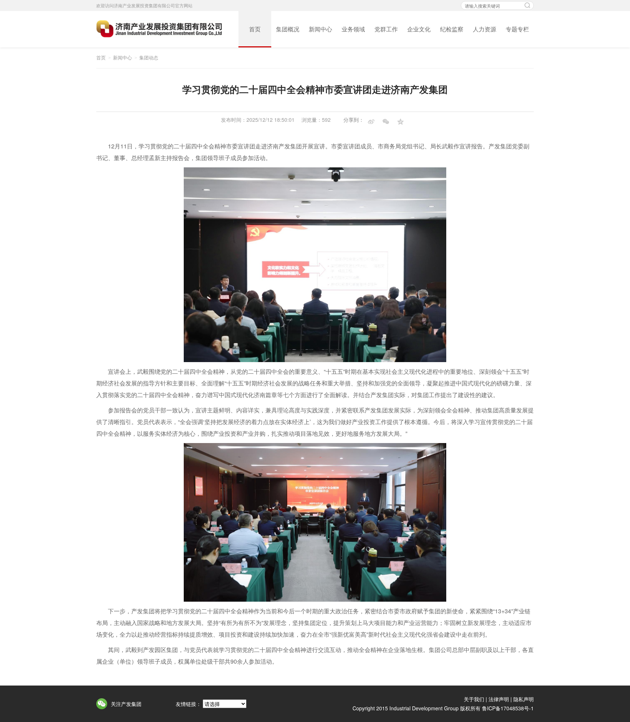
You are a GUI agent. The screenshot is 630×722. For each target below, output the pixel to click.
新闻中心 (320, 29)
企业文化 (419, 29)
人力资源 (484, 29)
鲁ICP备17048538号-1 (508, 708)
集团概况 (287, 29)
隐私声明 (523, 699)
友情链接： (188, 703)
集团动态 (148, 57)
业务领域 (353, 29)
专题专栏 (517, 29)
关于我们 (474, 699)
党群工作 (386, 29)
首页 (255, 29)
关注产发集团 (126, 703)
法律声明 (499, 699)
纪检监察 (451, 29)
